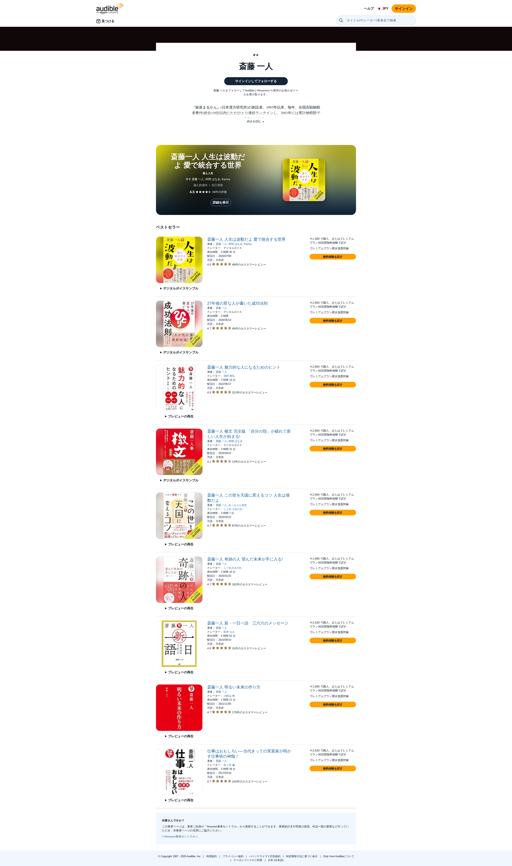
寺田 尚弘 (229, 375)
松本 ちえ (229, 631)
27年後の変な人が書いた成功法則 (237, 303)
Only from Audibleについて (338, 856)
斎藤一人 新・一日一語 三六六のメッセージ (247, 623)
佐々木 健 (229, 764)
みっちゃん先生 (238, 505)
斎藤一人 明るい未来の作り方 (233, 687)
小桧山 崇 (229, 695)
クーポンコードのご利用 (248, 860)
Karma (248, 243)
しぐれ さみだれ (233, 509)
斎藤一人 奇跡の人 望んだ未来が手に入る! (245, 559)
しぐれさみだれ (233, 567)
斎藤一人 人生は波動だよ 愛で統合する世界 (246, 239)
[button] (256, 121)
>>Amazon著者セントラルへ (180, 836)
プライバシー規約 (233, 856)
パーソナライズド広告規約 (265, 856)
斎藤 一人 (221, 243)
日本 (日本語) (275, 860)
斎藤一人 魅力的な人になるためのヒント (243, 367)
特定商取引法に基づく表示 (302, 856)
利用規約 (212, 856)
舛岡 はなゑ (235, 243)
